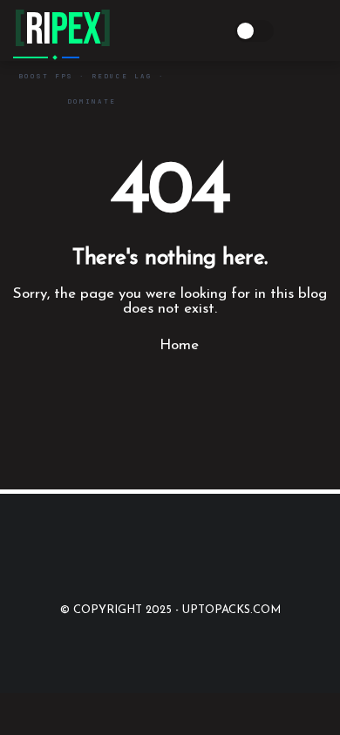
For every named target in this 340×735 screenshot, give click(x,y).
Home (177, 345)
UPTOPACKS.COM (231, 610)
